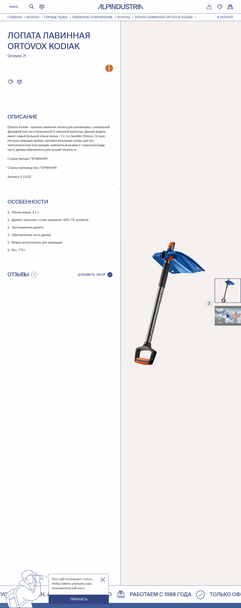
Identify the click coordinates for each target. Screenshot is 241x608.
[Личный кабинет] (209, 6)
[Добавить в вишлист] (11, 82)
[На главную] (120, 6)
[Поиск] (31, 6)
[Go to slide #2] (228, 316)
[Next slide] (209, 303)
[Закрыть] (102, 579)
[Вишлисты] (219, 6)
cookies (87, 579)
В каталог (225, 17)
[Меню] (14, 7)
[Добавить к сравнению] (20, 82)
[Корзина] (230, 6)
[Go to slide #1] (228, 291)
